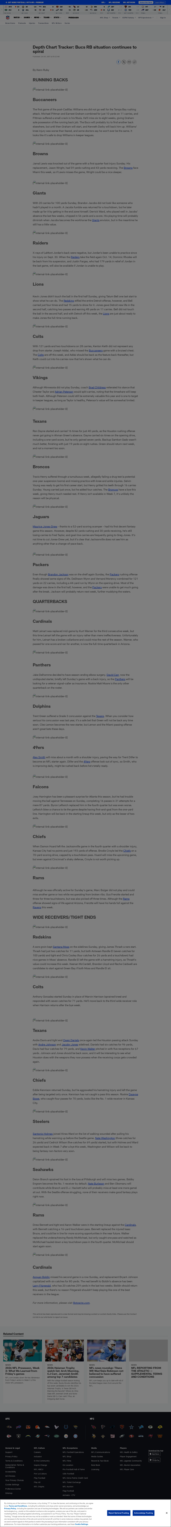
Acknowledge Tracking (143, 1513)
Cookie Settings (81, 1524)
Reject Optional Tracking (119, 1513)
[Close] (167, 1513)
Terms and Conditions (18, 1506)
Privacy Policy (10, 1508)
